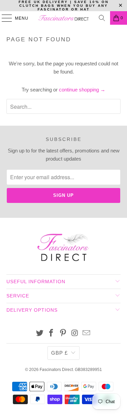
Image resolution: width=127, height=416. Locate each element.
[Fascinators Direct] (64, 18)
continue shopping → (82, 89)
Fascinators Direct (56, 369)
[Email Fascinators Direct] (87, 333)
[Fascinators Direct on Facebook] (51, 333)
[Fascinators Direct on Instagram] (75, 333)
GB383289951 (88, 369)
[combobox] (63, 106)
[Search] (102, 18)
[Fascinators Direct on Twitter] (40, 333)
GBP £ (59, 353)
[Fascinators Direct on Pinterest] (63, 333)
